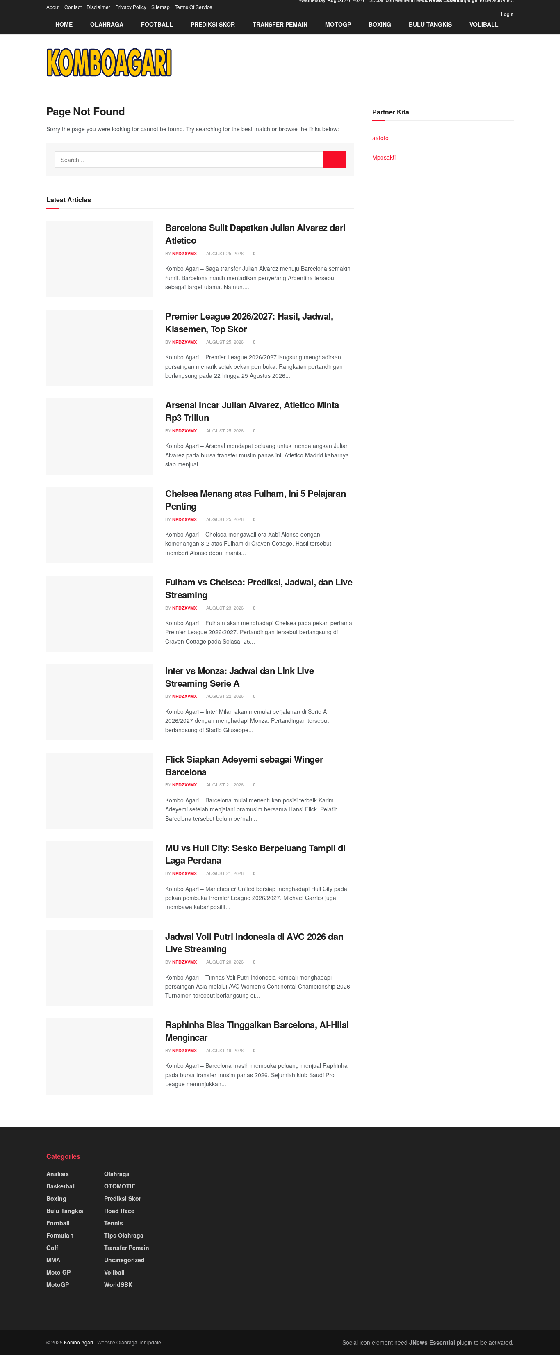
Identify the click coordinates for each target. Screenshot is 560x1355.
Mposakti (384, 157)
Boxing (380, 24)
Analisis (57, 1174)
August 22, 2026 (224, 695)
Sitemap (160, 6)
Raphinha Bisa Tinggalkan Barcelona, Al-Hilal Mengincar (257, 1031)
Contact (73, 6)
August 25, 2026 (224, 253)
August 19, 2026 (224, 1050)
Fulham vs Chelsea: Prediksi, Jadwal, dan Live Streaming (258, 588)
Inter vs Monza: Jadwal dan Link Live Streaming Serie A (239, 677)
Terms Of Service (193, 6)
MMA (53, 1260)
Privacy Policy (130, 6)
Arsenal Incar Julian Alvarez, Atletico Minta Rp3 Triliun (252, 411)
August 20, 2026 (224, 961)
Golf (52, 1247)
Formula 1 (60, 1235)
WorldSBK (118, 1284)
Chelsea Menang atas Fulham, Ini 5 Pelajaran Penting (255, 499)
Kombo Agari (78, 1342)
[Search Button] (334, 159)
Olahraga (106, 24)
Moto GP (58, 1272)
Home (64, 24)
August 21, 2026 (224, 784)
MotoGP (338, 24)
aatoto (380, 138)
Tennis (113, 1223)
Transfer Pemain (280, 24)
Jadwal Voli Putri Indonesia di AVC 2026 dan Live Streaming (254, 942)
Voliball (484, 24)
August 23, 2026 (224, 607)
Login (507, 13)
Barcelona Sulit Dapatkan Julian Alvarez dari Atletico (255, 234)
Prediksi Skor (213, 24)
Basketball (61, 1186)
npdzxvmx (184, 253)
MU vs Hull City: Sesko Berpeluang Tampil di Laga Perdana (255, 854)
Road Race (119, 1210)
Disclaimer (98, 6)
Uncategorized (124, 1260)
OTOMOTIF (119, 1186)
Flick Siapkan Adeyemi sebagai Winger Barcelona (244, 765)
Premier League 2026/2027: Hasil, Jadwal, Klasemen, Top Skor (249, 322)
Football (157, 24)
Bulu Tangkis (430, 24)
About (52, 6)
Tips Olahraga (123, 1235)
